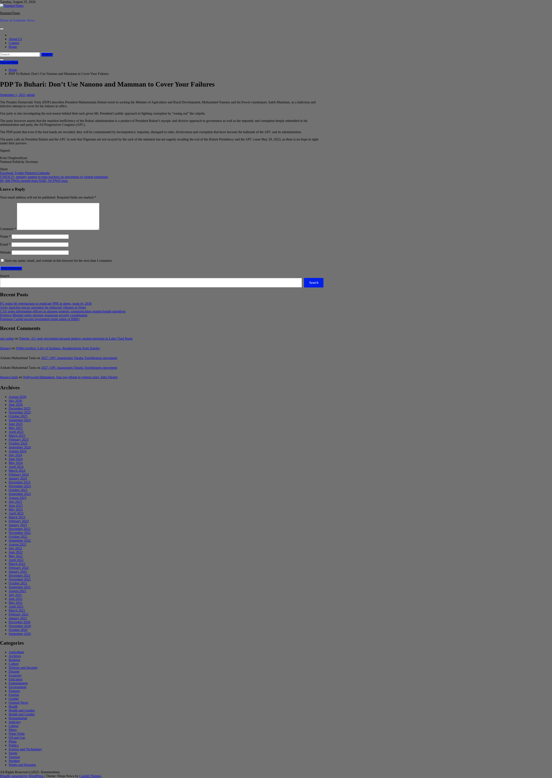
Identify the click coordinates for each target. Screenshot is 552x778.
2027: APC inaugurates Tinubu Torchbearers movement (79, 358)
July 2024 (15, 455)
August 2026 (17, 397)
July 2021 (15, 595)
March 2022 (17, 564)
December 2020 (19, 622)
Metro (13, 730)
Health (13, 706)
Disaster (14, 671)
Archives (15, 656)
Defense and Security (23, 667)
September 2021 (20, 587)
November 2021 (20, 579)
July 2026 (15, 400)
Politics (14, 745)
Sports (13, 753)
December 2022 (19, 529)
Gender (14, 699)
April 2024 (16, 467)
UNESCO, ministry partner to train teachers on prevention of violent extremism (54, 177)
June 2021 (16, 599)
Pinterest (31, 173)
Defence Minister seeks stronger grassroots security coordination (43, 315)
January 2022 (18, 571)
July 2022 (15, 548)
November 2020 (20, 626)
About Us (15, 39)
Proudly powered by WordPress (22, 776)
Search (4, 276)
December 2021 (19, 575)
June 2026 (16, 404)
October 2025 (18, 416)
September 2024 (20, 447)
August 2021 (17, 591)
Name (5, 236)
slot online (7, 338)
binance (5, 348)
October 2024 (18, 443)
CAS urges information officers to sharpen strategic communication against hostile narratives (62, 311)
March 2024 (17, 470)
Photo (13, 741)
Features (14, 691)
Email (5, 244)
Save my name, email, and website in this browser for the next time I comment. (58, 260)
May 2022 (16, 556)
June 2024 (16, 459)
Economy (15, 675)
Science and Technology (25, 749)
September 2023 (20, 494)
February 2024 (19, 474)
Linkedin (43, 173)
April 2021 (16, 606)
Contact (14, 43)
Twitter (19, 173)
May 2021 (16, 602)
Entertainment (18, 683)
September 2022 (20, 540)
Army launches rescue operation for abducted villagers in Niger (43, 307)
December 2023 (19, 482)
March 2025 (17, 435)
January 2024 (18, 478)
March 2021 (17, 610)
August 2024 (17, 451)
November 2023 (20, 486)
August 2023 (17, 498)
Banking (14, 660)
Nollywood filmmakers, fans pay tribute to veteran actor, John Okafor (70, 377)
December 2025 (19, 408)
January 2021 (18, 618)
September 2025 (20, 420)
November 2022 (20, 533)
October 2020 (18, 630)
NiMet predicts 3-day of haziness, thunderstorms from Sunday (58, 348)
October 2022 (18, 536)
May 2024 (16, 463)
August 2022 (17, 544)
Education (15, 679)
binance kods (9, 377)
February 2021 (19, 614)
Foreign (14, 695)
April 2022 (16, 560)
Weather (14, 761)
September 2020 (20, 634)
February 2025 (19, 439)
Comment (8, 229)
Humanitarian (18, 718)
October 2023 (18, 490)
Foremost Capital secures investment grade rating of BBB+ (40, 319)
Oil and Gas (17, 737)
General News (18, 702)
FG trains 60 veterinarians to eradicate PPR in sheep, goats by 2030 (46, 303)
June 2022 (16, 552)
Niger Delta (17, 733)
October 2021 (18, 583)
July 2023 (15, 501)
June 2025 (16, 424)
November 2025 (20, 412)
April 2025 (16, 432)
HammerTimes (10, 13)
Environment (17, 687)
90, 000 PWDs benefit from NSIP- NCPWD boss (34, 181)
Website (5, 252)
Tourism (14, 757)
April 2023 (16, 513)
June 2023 (16, 505)
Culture (14, 664)
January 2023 (18, 525)
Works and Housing (22, 765)
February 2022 (19, 568)
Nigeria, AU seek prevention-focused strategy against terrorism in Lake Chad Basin (76, 338)
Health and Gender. (22, 710)
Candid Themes (90, 776)
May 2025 (16, 428)
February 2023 (19, 521)
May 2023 (16, 509)
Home (13, 47)
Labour (14, 726)
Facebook (7, 173)
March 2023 (17, 517)
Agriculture (16, 652)
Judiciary (15, 722)
